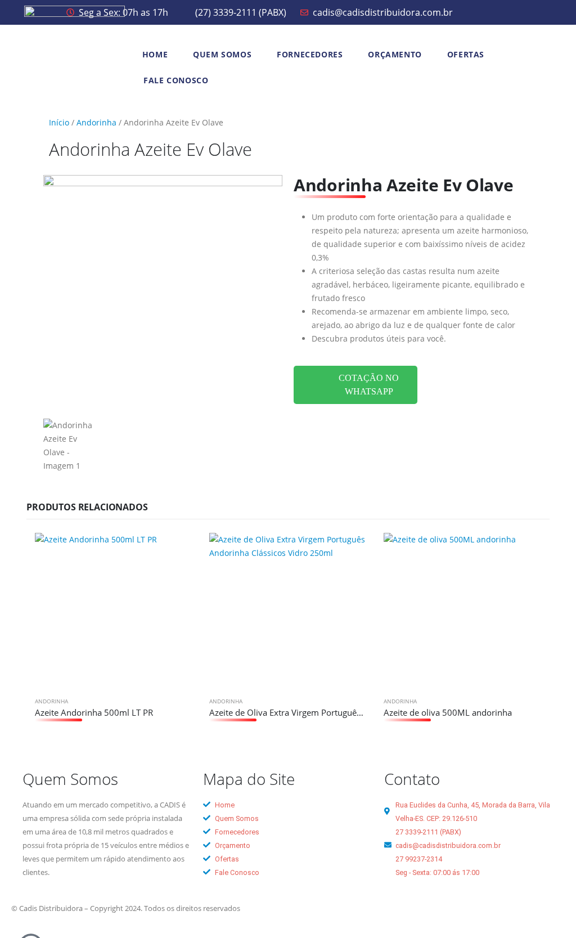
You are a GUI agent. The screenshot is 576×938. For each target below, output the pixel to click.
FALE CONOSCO (175, 80)
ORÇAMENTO (394, 54)
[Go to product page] (113, 611)
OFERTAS (465, 54)
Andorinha (96, 122)
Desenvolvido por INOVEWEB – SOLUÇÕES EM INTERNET (383, 908)
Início (59, 122)
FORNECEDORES (310, 54)
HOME (155, 54)
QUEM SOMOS (222, 54)
